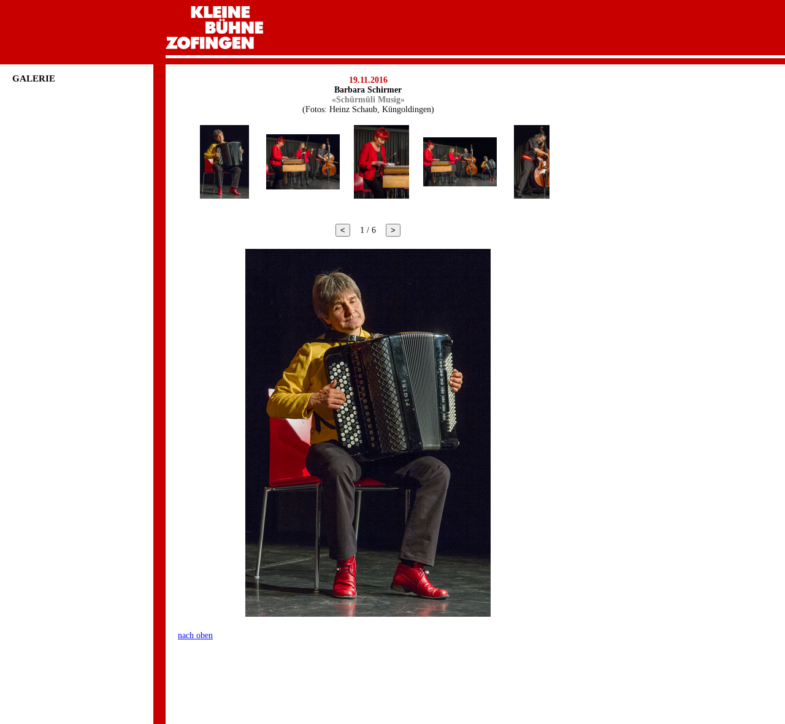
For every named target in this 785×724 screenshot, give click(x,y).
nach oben (195, 635)
